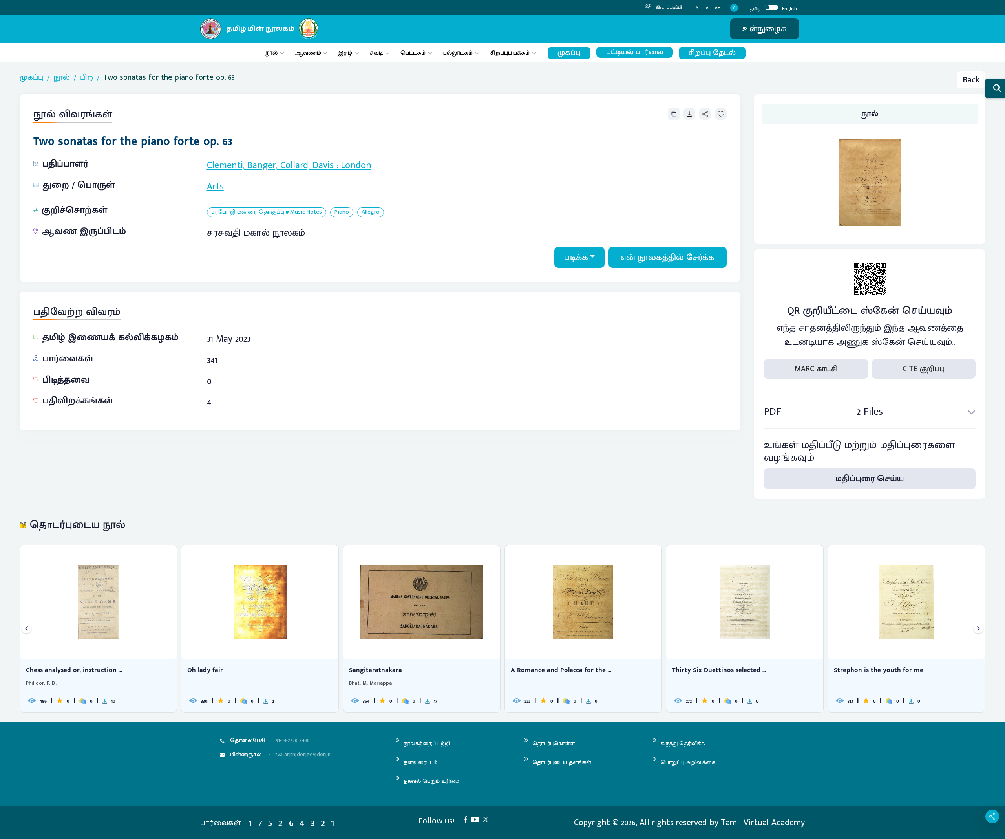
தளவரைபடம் (420, 762)
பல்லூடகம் (458, 53)
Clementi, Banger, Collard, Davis (270, 165)
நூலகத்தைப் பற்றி (427, 743)
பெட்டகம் (413, 53)
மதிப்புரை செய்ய (869, 478)
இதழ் (345, 53)
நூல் (271, 53)
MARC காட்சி (816, 369)
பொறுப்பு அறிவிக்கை (688, 762)
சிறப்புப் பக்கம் (510, 53)
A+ (717, 8)
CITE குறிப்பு (924, 369)
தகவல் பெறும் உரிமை (431, 781)
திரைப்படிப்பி (668, 7)
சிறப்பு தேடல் (712, 53)
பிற (86, 77)
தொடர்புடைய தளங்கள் (561, 762)
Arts (215, 186)
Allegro (371, 212)
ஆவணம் (309, 53)
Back (971, 80)
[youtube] (477, 819)
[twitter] (487, 819)
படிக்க (576, 257)
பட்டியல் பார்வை (634, 52)
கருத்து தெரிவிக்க (683, 743)
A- (698, 8)
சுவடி (376, 53)
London (356, 165)
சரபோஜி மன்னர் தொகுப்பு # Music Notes (266, 212)
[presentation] (26, 629)
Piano (341, 212)
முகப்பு (569, 53)
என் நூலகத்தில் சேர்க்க (667, 257)
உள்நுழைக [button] (764, 29)
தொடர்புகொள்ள (553, 743)
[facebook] (467, 819)
